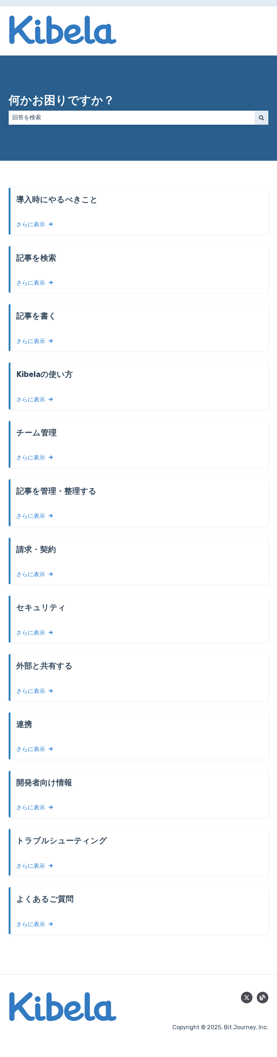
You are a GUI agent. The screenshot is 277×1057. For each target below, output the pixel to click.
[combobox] (132, 117)
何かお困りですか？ (62, 100)
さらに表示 (30, 224)
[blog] (262, 997)
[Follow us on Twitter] (246, 997)
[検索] (261, 117)
